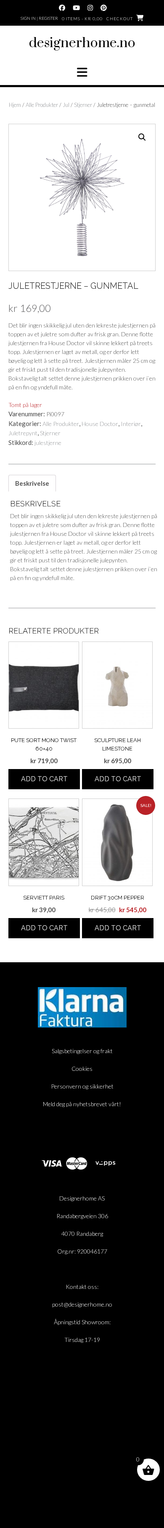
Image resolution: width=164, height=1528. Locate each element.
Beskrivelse (32, 483)
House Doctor (100, 423)
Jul (66, 104)
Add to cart (44, 779)
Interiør (131, 423)
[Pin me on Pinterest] (104, 8)
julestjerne (47, 442)
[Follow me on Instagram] (90, 8)
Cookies (82, 1068)
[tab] (32, 483)
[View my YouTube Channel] (76, 8)
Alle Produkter (42, 104)
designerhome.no (82, 43)
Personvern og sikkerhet (82, 1086)
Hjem (15, 104)
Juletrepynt (22, 433)
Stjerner (83, 104)
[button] (82, 72)
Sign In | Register (39, 18)
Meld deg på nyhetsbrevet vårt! (82, 1103)
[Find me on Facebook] (62, 8)
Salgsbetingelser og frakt (82, 1050)
